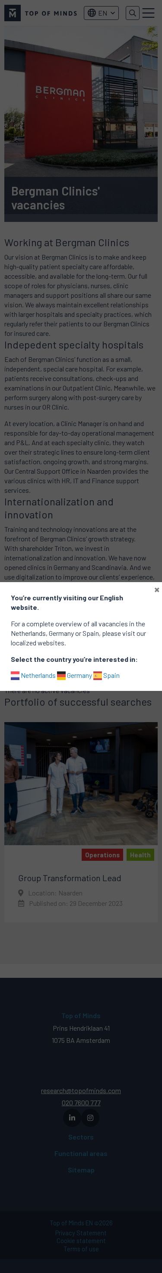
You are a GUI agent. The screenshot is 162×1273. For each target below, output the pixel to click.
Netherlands (37, 675)
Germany (79, 675)
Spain (111, 675)
